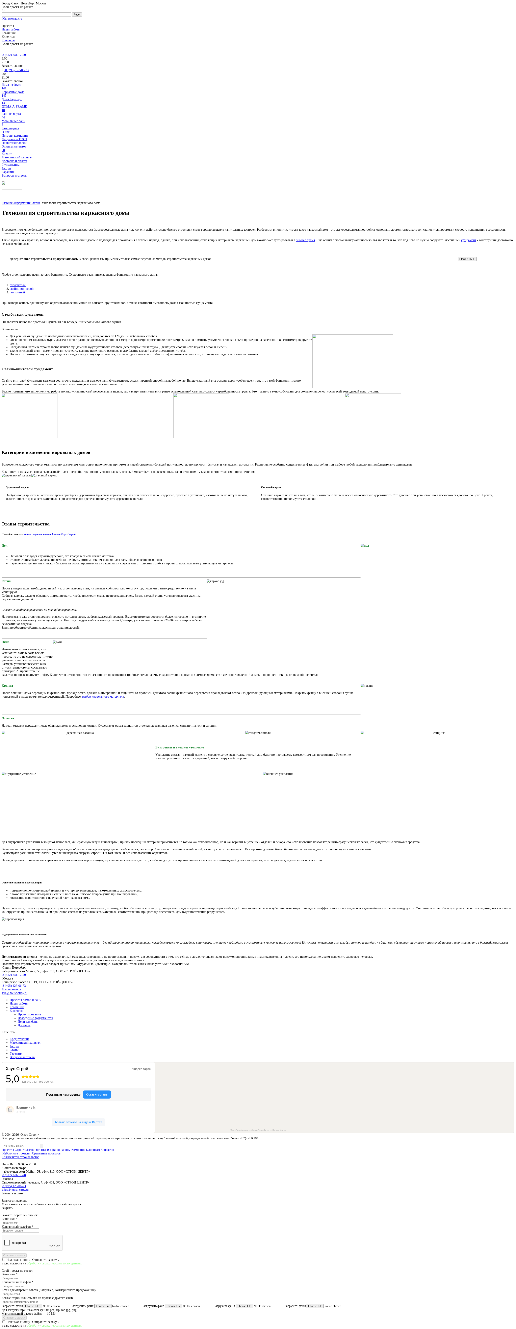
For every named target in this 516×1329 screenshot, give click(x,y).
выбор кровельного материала (103, 696)
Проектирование (29, 1014)
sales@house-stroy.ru (15, 1189)
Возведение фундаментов (35, 1018)
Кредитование (19, 1039)
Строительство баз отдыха (33, 1149)
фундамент (468, 240)
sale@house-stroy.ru (14, 993)
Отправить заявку (14, 1255)
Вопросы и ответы (22, 1057)
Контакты (8, 40)
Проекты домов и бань (25, 999)
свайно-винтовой (22, 288)
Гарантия (16, 1053)
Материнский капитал (25, 1042)
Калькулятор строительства (20, 1157)
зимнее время (305, 240)
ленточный (17, 292)
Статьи (35, 203)
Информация (21, 203)
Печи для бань (27, 1021)
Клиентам (93, 1149)
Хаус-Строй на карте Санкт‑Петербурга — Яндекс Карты (258, 1130)
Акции (14, 1046)
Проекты (8, 1149)
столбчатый (18, 285)
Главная (7, 203)
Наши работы (11, 29)
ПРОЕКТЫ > (467, 259)
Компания (17, 1007)
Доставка (24, 1025)
